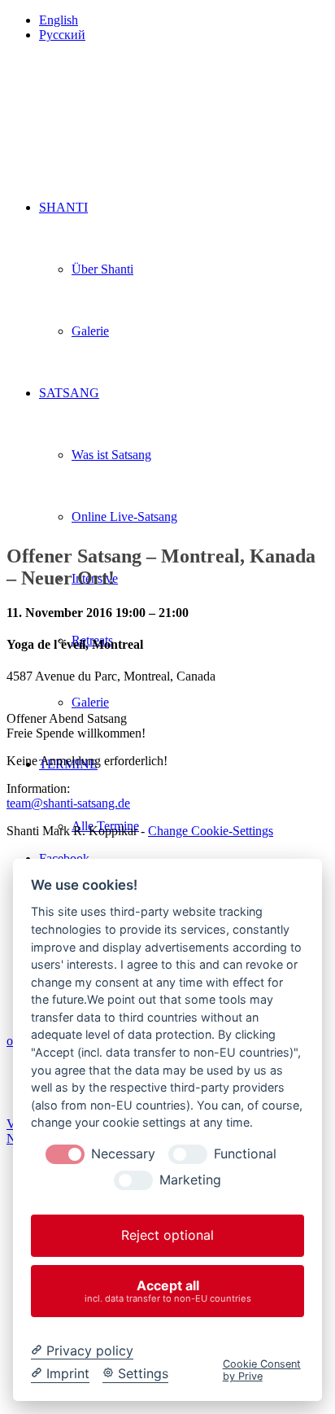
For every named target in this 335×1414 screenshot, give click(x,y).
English (58, 20)
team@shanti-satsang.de (68, 803)
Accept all (168, 1290)
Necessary (123, 1154)
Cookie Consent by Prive (262, 1370)
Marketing (190, 1180)
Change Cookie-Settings (210, 831)
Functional (245, 1154)
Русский (62, 35)
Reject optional (167, 1235)
